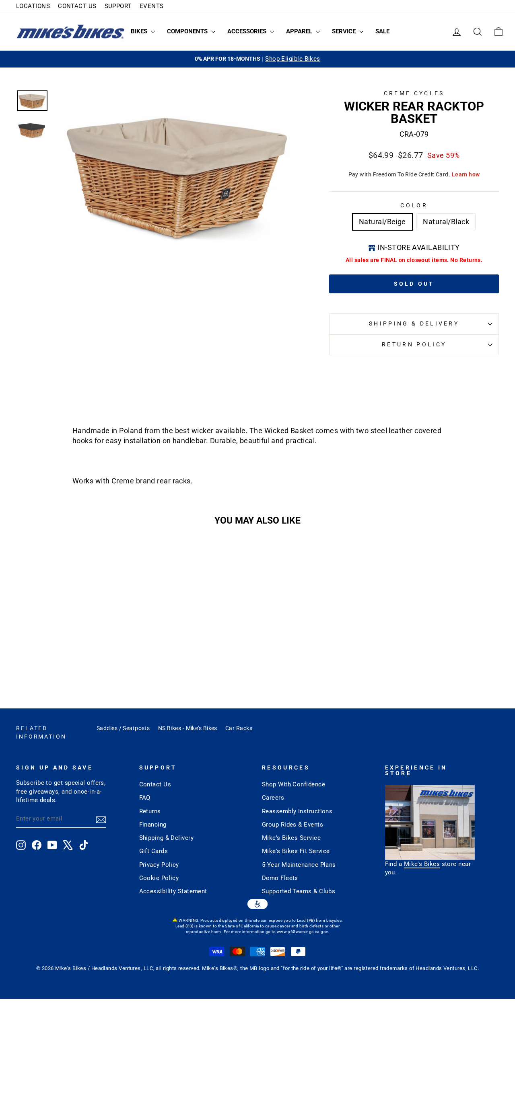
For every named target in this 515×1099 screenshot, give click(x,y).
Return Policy (414, 344)
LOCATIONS (33, 6)
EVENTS (152, 6)
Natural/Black (446, 221)
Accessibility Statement (173, 891)
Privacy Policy (159, 864)
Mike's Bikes (422, 864)
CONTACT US (77, 6)
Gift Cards (153, 851)
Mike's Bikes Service (291, 837)
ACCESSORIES (247, 31)
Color (414, 205)
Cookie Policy (159, 878)
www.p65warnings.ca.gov (302, 931)
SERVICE (344, 31)
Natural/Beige (382, 221)
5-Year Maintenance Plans (299, 864)
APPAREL (300, 31)
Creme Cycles (414, 93)
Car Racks (238, 728)
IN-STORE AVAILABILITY (418, 247)
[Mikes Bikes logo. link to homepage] (70, 32)
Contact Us (155, 784)
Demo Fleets (280, 878)
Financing (153, 824)
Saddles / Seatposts (123, 728)
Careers (273, 797)
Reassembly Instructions (297, 811)
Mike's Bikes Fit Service (296, 851)
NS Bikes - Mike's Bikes (187, 728)
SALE (382, 31)
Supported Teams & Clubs (298, 891)
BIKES (140, 31)
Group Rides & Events (292, 824)
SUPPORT (118, 6)
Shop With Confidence (293, 784)
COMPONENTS (188, 31)
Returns (150, 811)
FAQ (144, 797)
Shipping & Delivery (414, 323)
